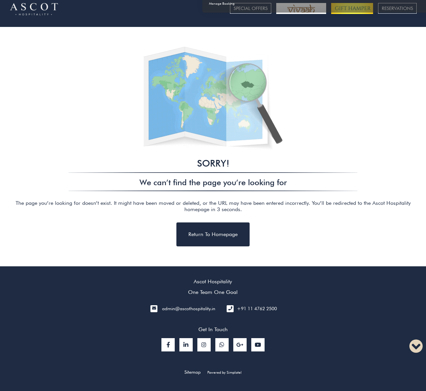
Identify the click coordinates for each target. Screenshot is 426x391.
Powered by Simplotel (224, 372)
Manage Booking (222, 3)
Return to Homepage (213, 234)
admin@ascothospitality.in (188, 308)
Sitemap (192, 372)
